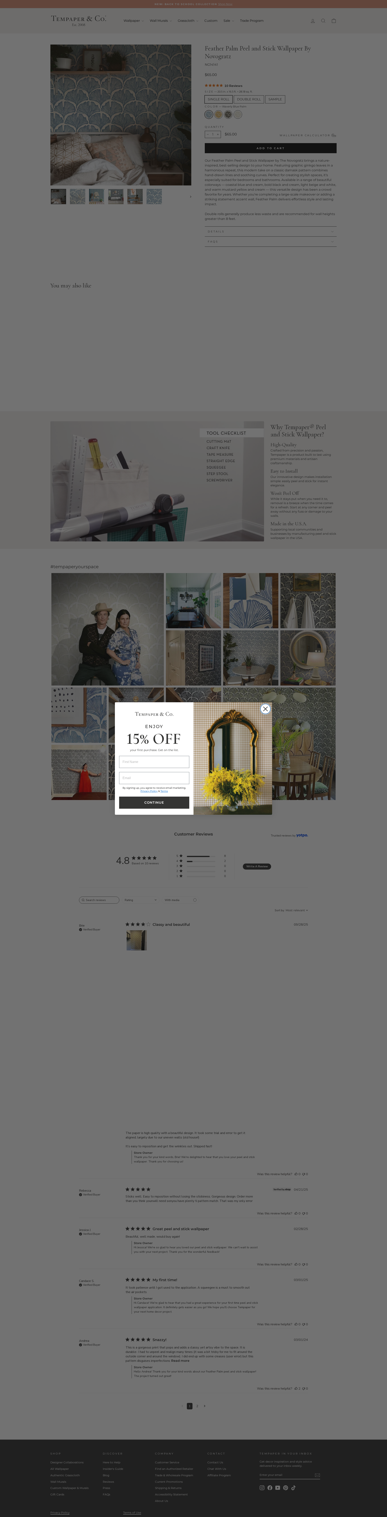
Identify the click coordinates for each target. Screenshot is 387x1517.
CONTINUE (154, 802)
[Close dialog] (265, 709)
